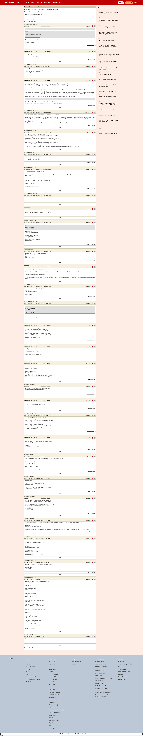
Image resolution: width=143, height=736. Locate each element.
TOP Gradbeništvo (54, 720)
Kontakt (28, 671)
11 (35, 21)
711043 (26, 579)
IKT (50, 687)
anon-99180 (43, 26)
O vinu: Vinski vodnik (123, 676)
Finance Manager (53, 674)
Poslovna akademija (100, 661)
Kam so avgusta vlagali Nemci (106, 91)
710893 (26, 251)
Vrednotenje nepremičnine (125, 664)
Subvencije (52, 715)
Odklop (31, 17)
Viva (73, 664)
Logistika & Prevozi (54, 694)
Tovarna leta (52, 717)
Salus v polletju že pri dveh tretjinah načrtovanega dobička (107, 85)
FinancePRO (52, 684)
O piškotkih (29, 682)
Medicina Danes (76, 661)
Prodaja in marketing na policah (103, 678)
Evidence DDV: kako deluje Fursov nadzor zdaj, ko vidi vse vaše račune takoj (108, 55)
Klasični (29, 9)
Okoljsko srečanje (100, 683)
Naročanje (29, 664)
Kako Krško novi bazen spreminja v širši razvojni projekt (108, 13)
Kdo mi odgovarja (42, 9)
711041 (26, 562)
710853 (26, 112)
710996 (26, 437)
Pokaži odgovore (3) (91, 260)
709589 (26, 66)
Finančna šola (53, 679)
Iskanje (39, 6)
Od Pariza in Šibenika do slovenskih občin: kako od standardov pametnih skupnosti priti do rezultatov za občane (108, 47)
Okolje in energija (53, 705)
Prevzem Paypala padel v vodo (105, 74)
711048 (26, 636)
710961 (26, 303)
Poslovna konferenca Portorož (103, 664)
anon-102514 (27, 249)
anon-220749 (43, 112)
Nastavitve (32, 6)
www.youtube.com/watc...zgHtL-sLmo (32, 37)
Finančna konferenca (100, 670)
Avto (50, 666)
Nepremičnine (53, 682)
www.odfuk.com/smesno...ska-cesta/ (32, 351)
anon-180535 (27, 64)
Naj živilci (51, 702)
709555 (48, 26)
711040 (42, 579)
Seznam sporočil (34, 9)
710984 (26, 363)
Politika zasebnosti (31, 676)
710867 (26, 195)
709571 (26, 51)
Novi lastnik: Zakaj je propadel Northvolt (108, 27)
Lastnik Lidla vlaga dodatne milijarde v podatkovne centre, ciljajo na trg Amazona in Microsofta (107, 34)
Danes (22, 2)
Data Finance (52, 669)
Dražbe (51, 671)
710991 (26, 400)
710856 (26, 154)
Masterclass (56, 2)
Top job (51, 722)
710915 (26, 286)
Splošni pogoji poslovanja (33, 679)
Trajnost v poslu (53, 725)
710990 (26, 386)
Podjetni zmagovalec (54, 712)
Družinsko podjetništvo (101, 686)
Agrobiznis (52, 664)
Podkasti (39, 2)
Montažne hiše (53, 697)
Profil (29, 6)
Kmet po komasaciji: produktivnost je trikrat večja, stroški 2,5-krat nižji (107, 104)
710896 (26, 266)
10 (34, 21)
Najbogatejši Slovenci (55, 699)
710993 (26, 415)
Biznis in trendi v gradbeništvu (103, 692)
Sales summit (98, 675)
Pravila (36, 6)
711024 (26, 498)
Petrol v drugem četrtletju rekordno (107, 79)
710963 (26, 325)
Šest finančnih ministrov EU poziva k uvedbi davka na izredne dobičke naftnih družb (108, 20)
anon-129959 (27, 24)
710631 (26, 80)
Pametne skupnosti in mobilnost (57, 710)
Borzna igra (121, 661)
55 (37, 21)
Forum (33, 2)
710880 (26, 208)
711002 (26, 478)
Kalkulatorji (47, 2)
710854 (26, 132)
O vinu (51, 707)
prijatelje (30, 11)
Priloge (28, 669)
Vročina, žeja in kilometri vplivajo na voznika (107, 97)
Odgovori (88, 26)
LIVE (18, 2)
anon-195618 (27, 78)
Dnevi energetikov (100, 673)
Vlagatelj (129, 2)
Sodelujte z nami (30, 666)
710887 (26, 222)
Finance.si (52, 661)
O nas (27, 661)
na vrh (60, 46)
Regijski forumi (99, 680)
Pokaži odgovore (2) (91, 105)
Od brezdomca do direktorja (105, 115)
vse (27, 11)
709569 (26, 26)
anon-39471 (26, 265)
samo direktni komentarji (33, 14)
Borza (27, 2)
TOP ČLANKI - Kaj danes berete (106, 40)
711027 (26, 520)
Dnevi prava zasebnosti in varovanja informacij (102, 695)
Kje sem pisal (55, 9)
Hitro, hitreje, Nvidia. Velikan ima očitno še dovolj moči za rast (108, 121)
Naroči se (121, 2)
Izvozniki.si (52, 689)
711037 (26, 538)
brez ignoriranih (36, 11)
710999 (26, 456)
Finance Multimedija (54, 676)
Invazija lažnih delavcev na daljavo (106, 109)
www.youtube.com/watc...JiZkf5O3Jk (32, 56)
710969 (26, 346)
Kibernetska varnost (54, 692)
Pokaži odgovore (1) (91, 45)
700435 (48, 222)
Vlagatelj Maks (53, 728)
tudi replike (40, 14)
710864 (26, 169)
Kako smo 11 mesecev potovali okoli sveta (107, 134)
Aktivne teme (49, 9)
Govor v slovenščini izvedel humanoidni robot (108, 62)
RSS (27, 674)
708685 (48, 112)
